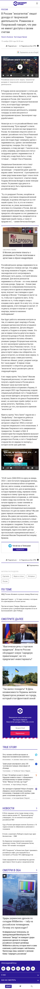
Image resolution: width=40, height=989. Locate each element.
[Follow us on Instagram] (18, 969)
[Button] (11, 46)
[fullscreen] (36, 75)
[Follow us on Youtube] (13, 969)
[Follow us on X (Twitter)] (8, 969)
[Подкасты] (33, 969)
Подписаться (20, 549)
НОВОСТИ (8, 808)
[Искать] (31, 986)
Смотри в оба (12, 870)
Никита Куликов (7, 37)
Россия (4, 9)
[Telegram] (20, 986)
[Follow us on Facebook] (3, 969)
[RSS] (28, 969)
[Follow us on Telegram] (23, 969)
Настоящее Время (20, 37)
